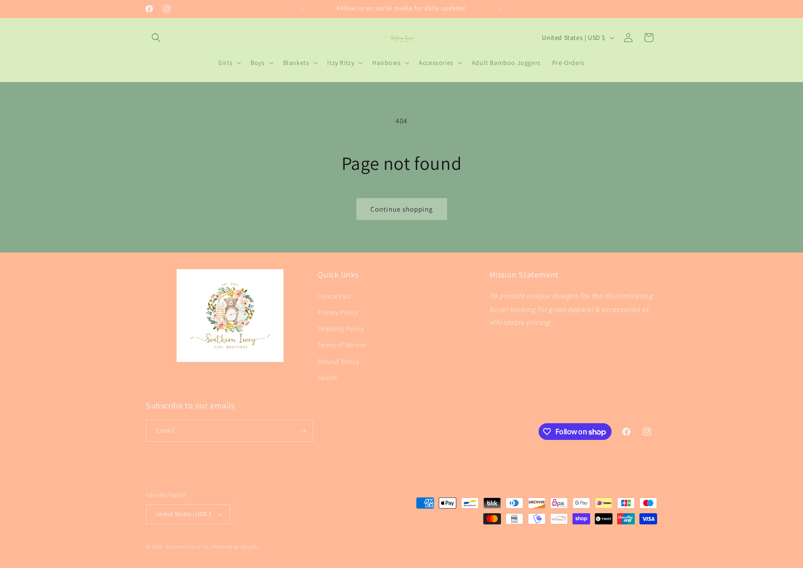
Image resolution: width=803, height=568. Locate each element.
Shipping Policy (340, 328)
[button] (156, 37)
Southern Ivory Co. (188, 546)
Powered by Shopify (235, 546)
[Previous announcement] (302, 9)
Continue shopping (401, 209)
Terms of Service (341, 345)
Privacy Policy (337, 312)
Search (327, 378)
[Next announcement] (500, 9)
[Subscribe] (302, 431)
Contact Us (333, 296)
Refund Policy (338, 361)
